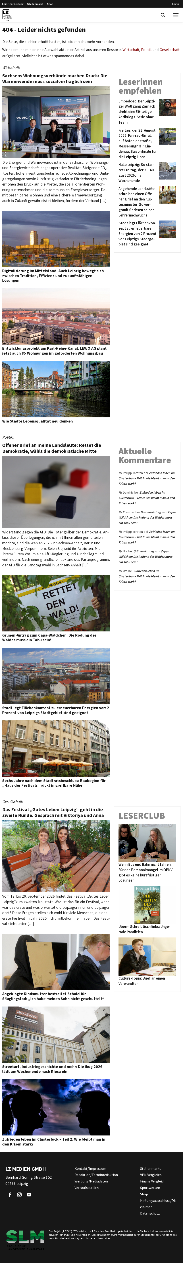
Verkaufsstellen (87, 1187)
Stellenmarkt (35, 4)
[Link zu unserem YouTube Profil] (29, 1194)
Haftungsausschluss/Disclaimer (158, 1203)
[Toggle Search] (163, 15)
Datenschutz (150, 1213)
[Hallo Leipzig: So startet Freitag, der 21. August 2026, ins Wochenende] (166, 172)
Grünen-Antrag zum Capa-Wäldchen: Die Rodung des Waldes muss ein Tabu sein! (147, 517)
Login (175, 4)
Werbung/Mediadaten (91, 1181)
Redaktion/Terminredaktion (96, 1174)
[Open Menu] (176, 15)
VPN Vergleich (151, 1174)
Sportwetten (150, 1187)
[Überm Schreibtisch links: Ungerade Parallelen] (147, 905)
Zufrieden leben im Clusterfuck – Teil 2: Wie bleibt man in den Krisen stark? (147, 478)
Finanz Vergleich (152, 1181)
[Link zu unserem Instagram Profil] (19, 1194)
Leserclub (142, 815)
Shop (50, 4)
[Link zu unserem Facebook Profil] (9, 1194)
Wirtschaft (131, 49)
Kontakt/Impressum (90, 1168)
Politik (146, 49)
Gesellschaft (169, 49)
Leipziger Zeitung (13, 4)
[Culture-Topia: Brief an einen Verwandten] (147, 956)
